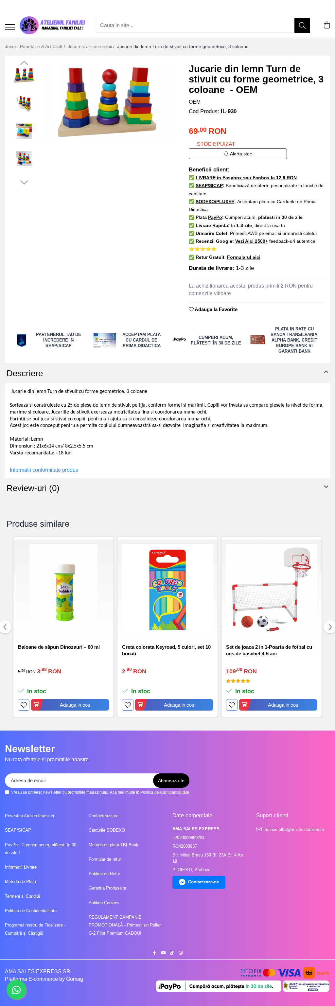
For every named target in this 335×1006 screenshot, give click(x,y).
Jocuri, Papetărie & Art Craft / (35, 46)
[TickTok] (172, 953)
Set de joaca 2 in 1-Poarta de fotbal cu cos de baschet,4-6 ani (269, 650)
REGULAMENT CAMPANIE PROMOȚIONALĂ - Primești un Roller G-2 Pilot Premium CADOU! (125, 925)
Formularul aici (243, 257)
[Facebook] (154, 953)
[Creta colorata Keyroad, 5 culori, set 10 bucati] (167, 590)
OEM (195, 102)
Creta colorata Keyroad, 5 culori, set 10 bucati (166, 650)
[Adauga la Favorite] (23, 705)
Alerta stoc (241, 153)
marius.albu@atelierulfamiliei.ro (293, 829)
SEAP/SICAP (18, 830)
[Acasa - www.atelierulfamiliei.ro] (52, 25)
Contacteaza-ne (103, 815)
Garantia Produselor (107, 888)
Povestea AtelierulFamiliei (29, 815)
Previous (24, 64)
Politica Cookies (104, 902)
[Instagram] (181, 953)
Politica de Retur (104, 873)
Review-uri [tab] (33, 488)
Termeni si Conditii (22, 896)
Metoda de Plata (20, 881)
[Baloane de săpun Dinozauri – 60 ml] (63, 590)
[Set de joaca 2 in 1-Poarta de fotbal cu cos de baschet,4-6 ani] (271, 590)
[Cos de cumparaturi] (326, 25)
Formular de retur (105, 859)
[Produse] (10, 27)
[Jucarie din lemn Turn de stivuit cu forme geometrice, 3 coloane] (106, 102)
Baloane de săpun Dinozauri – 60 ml (59, 647)
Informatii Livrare (21, 867)
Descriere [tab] (25, 373)
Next (24, 181)
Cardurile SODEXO (107, 830)
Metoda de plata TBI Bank (113, 844)
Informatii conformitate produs (44, 470)
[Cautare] (302, 25)
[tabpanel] (106, 102)
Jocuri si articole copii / (92, 46)
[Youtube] (163, 953)
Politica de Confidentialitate (164, 792)
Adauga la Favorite (216, 309)
